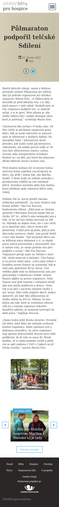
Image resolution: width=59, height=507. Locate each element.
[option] (30, 373)
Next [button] (54, 425)
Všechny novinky (29, 449)
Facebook (26, 71)
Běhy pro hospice (15, 6)
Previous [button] (5, 425)
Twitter (33, 71)
